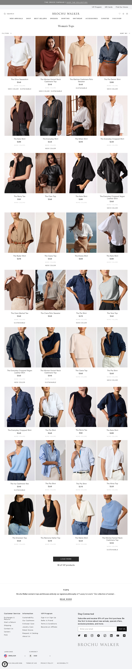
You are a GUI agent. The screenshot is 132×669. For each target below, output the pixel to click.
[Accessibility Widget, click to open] (5, 664)
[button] (106, 19)
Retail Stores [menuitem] (27, 630)
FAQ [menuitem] (6, 635)
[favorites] (120, 14)
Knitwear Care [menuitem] (28, 624)
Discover (117, 18)
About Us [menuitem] (26, 636)
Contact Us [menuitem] (8, 628)
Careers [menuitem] (7, 631)
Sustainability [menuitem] (28, 617)
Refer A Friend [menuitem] (47, 620)
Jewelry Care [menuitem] (27, 627)
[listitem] (79, 636)
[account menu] (123, 14)
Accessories (92, 18)
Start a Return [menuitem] (10, 622)
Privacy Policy (47, 663)
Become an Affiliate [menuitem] (49, 627)
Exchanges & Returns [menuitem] (9, 618)
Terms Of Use (31, 663)
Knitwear (77, 18)
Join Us (121, 629)
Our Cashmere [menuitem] (28, 620)
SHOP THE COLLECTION (77, 2)
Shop (28, 18)
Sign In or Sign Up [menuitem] (48, 617)
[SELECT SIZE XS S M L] (19, 56)
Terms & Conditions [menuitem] (49, 624)
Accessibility (62, 663)
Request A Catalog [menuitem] (30, 633)
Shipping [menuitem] (7, 625)
